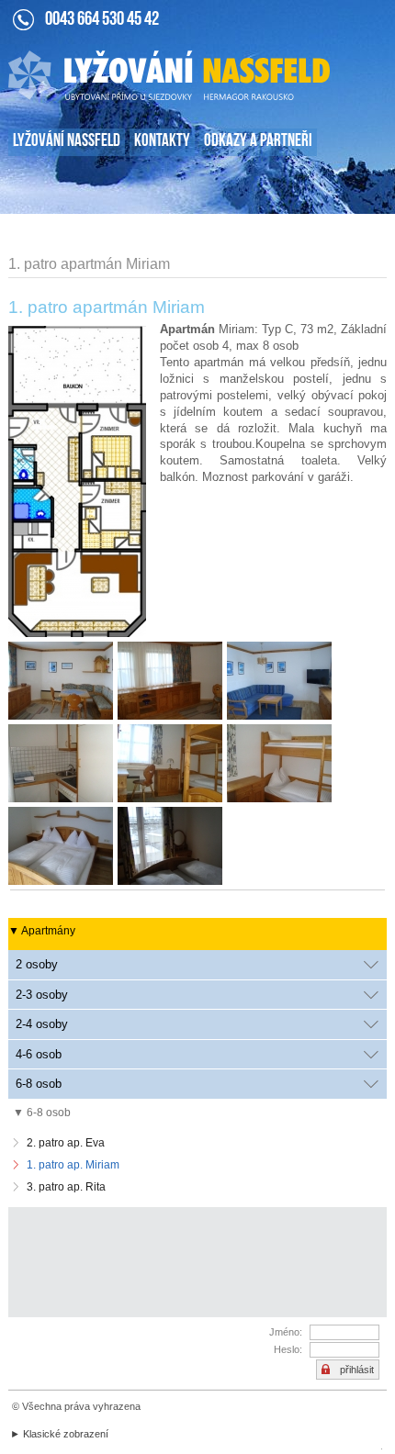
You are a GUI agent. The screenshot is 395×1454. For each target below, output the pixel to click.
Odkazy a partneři (258, 142)
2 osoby (37, 964)
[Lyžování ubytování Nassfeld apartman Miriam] (281, 683)
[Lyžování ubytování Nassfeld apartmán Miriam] (172, 683)
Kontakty (162, 142)
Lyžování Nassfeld (66, 142)
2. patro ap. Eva (66, 1142)
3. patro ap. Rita (66, 1186)
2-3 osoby (42, 994)
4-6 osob (39, 1054)
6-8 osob (39, 1083)
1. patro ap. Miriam (73, 1164)
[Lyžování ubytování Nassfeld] (63, 683)
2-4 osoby (42, 1024)
